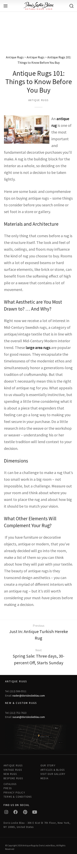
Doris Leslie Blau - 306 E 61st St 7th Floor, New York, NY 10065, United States (37, 825)
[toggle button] (5, 5)
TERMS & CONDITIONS (18, 796)
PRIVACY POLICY (14, 792)
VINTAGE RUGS (13, 770)
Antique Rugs (15, 57)
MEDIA (44, 778)
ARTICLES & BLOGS (52, 770)
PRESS (8, 788)
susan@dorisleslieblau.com (28, 717)
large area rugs (38, 347)
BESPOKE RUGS (13, 778)
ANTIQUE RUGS (13, 765)
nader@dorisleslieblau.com (28, 695)
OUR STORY (47, 765)
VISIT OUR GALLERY (52, 774)
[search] (71, 6)
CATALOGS (10, 784)
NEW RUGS (10, 774)
